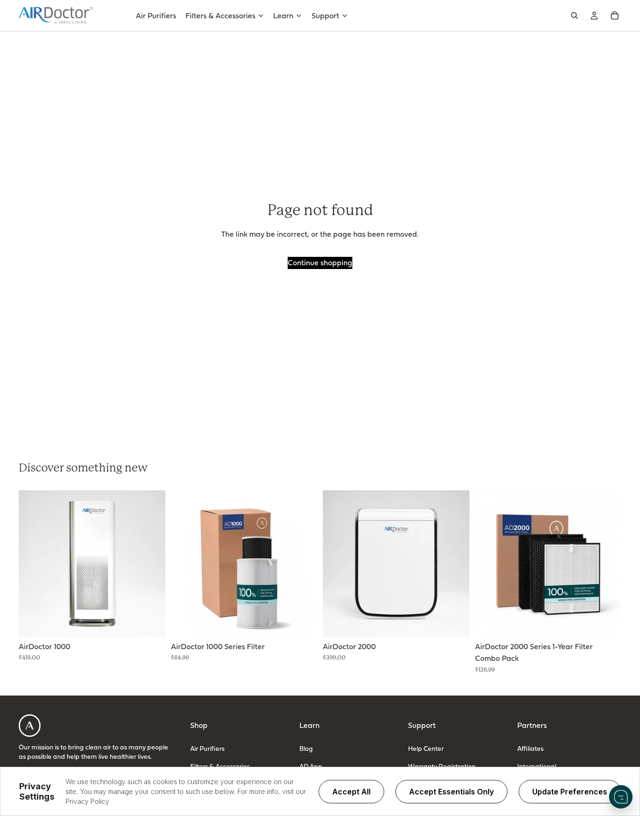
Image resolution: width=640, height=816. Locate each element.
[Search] (574, 15)
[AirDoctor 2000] (396, 563)
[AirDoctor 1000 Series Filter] (244, 563)
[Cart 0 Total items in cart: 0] (614, 15)
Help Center (426, 748)
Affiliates (530, 748)
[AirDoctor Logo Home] (56, 15)
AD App (310, 766)
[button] (621, 797)
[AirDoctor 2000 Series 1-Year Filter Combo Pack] (548, 563)
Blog (306, 748)
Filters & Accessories (220, 766)
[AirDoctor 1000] (92, 563)
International (536, 766)
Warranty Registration (442, 766)
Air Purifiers (207, 748)
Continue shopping (320, 262)
